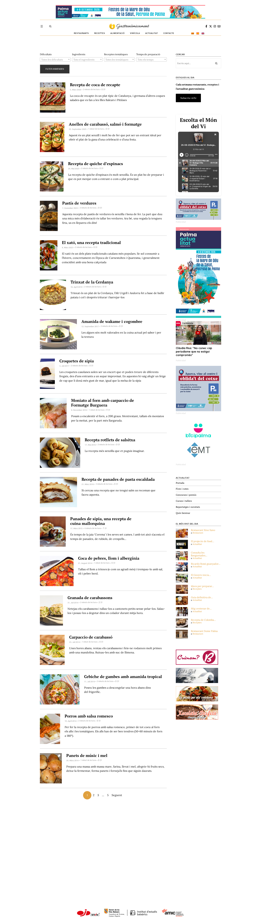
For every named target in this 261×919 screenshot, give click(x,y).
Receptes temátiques (116, 54)
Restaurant (198, 532)
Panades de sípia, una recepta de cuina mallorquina (100, 521)
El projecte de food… (202, 541)
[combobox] (55, 59)
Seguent (117, 795)
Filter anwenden (54, 69)
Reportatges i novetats (188, 507)
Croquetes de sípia (76, 360)
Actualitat (197, 544)
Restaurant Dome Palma (204, 631)
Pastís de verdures (79, 203)
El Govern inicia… (201, 575)
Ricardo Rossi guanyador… (205, 563)
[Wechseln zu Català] (192, 33)
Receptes (197, 588)
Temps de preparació (148, 54)
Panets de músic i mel (86, 755)
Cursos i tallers (184, 501)
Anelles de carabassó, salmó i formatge (105, 124)
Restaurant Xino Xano (203, 530)
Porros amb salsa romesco (89, 716)
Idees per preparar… (202, 586)
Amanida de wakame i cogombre (111, 321)
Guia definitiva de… (202, 597)
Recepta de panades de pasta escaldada (118, 479)
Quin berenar (183, 513)
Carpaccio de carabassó (90, 637)
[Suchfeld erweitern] (50, 26)
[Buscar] (216, 63)
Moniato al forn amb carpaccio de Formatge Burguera (102, 403)
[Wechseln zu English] (202, 33)
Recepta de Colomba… (203, 619)
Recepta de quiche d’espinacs (95, 163)
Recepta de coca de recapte (95, 84)
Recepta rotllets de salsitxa (110, 439)
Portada (180, 483)
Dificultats (46, 54)
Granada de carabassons (90, 597)
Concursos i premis (186, 494)
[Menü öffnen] (42, 26)
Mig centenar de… (201, 608)
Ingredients (78, 54)
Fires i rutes (182, 488)
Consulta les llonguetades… (199, 554)
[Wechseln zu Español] (197, 33)
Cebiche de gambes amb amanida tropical (123, 676)
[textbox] (55, 59)
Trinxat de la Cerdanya (92, 282)
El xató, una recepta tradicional (91, 242)
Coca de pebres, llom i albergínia (108, 558)
